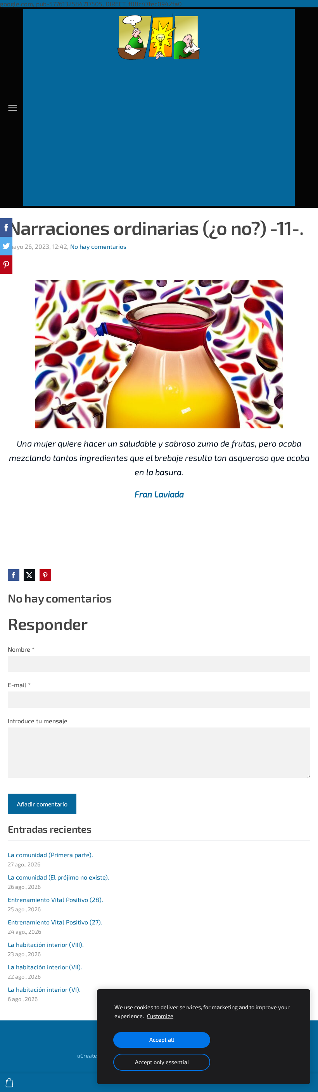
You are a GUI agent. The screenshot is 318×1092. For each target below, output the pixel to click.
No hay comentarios (98, 246)
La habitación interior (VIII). (46, 944)
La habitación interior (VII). (45, 966)
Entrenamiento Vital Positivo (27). (55, 922)
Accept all (161, 1039)
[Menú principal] (12, 107)
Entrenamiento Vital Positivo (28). (55, 899)
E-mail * (19, 684)
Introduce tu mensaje (37, 720)
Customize (160, 1016)
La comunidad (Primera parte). (50, 854)
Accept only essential (162, 1062)
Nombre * (21, 649)
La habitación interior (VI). (44, 989)
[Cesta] (9, 1082)
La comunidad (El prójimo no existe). (58, 877)
